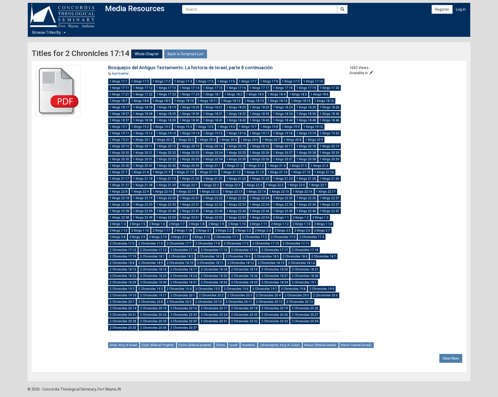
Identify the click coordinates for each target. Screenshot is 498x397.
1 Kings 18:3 (255, 94)
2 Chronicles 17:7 (179, 243)
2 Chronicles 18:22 (123, 276)
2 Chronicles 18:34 (274, 282)
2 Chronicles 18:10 (180, 263)
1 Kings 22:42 (213, 211)
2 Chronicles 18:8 (122, 263)
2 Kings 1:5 (137, 224)
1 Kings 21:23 (259, 178)
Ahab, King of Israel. (124, 345)
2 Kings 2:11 (179, 237)
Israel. (234, 345)
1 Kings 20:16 (259, 146)
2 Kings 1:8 (196, 224)
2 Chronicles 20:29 (153, 321)
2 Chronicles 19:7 (264, 289)
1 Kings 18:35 (306, 114)
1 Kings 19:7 (248, 127)
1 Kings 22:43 (236, 211)
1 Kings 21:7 (118, 172)
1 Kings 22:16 (302, 191)
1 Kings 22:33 (236, 204)
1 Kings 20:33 (189, 159)
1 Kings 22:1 (188, 185)
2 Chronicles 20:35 (123, 328)
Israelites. (249, 345)
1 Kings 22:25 (283, 198)
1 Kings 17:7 (248, 81)
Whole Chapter (147, 54)
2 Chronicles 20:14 (123, 308)
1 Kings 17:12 (143, 88)
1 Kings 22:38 (119, 211)
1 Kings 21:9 (161, 172)
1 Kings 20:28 (306, 153)
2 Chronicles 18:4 (238, 256)
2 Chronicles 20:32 (244, 321)
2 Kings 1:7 (177, 224)
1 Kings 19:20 (329, 133)
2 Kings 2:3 (243, 230)
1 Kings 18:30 (189, 114)
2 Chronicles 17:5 (122, 243)
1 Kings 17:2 (140, 81)
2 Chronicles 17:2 (254, 237)
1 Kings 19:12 (143, 133)
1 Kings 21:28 (143, 185)
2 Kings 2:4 (263, 230)
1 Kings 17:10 (313, 81)
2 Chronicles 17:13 (153, 250)
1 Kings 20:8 (292, 140)
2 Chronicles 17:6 (150, 243)
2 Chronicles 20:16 (183, 308)
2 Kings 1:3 (320, 217)
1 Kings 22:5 (274, 185)
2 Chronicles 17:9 (236, 243)
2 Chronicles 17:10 (265, 243)
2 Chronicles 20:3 (239, 295)
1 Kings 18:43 (259, 120)
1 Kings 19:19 (306, 133)
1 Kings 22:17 (326, 191)
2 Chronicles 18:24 (183, 276)
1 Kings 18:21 (213, 107)
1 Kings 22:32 (213, 204)
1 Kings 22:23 (236, 198)
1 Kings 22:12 (209, 191)
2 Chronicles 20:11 (239, 302)
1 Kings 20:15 (236, 146)
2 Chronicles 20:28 (123, 321)
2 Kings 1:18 (183, 230)
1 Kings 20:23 (189, 153)
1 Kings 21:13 (254, 172)
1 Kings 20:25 (236, 153)
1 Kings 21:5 (298, 166)
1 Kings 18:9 (161, 101)
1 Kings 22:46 (306, 211)
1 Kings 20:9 (314, 140)
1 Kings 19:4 (183, 127)
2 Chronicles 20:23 (183, 315)
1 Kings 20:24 (213, 153)
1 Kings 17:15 (213, 88)
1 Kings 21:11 (207, 172)
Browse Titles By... (48, 32)
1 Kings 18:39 (166, 120)
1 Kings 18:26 (329, 107)
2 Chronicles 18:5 (266, 256)
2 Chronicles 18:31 (183, 282)
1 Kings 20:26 (259, 153)
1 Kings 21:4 (276, 166)
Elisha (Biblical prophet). (195, 345)
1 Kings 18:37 (119, 120)
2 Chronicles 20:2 (211, 295)
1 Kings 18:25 (306, 107)
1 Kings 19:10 (313, 127)
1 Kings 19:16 (236, 133)
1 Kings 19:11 (119, 133)
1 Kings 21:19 (166, 178)
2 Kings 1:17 (161, 230)
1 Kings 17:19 (306, 88)
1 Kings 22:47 (329, 211)
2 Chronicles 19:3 (150, 289)
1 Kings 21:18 (143, 178)
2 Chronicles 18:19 (244, 269)
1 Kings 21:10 (184, 172)
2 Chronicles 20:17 (214, 308)
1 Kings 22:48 (119, 217)
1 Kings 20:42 (166, 166)
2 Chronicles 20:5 (297, 295)
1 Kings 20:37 (283, 159)
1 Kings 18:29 (166, 114)
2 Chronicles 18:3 (209, 256)
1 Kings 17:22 (143, 94)
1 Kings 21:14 (277, 172)
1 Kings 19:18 (283, 133)
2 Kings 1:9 (216, 224)
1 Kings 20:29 (329, 153)
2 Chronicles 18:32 (214, 282)
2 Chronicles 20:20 (305, 308)
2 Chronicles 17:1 (226, 237)
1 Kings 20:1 (142, 140)
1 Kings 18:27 (119, 114)
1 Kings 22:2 (210, 185)
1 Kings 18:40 (189, 120)
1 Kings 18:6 (319, 94)
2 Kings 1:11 (258, 224)
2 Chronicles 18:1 (152, 256)
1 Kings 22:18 (119, 198)
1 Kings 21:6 (319, 166)
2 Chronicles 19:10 (123, 295)
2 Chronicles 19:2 (122, 289)
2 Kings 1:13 (301, 224)
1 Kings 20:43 (189, 166)
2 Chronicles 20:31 (214, 321)
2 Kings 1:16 (140, 230)
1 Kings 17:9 (291, 81)
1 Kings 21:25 (306, 178)
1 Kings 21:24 (283, 178)
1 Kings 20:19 (329, 146)
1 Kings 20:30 (119, 159)
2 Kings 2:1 (204, 230)
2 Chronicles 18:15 (123, 269)
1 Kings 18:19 (166, 107)
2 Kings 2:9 (137, 237)
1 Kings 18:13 (254, 101)
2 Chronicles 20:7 (122, 302)
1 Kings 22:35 (283, 204)
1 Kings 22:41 (189, 211)
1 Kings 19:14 (189, 133)
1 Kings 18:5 (298, 94)
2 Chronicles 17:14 (183, 250)
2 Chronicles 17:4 (311, 237)
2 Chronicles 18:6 (295, 256)
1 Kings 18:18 (143, 107)
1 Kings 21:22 (236, 178)
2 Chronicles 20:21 (123, 315)
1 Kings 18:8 (140, 101)
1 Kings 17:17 (259, 88)
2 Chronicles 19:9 (321, 289)
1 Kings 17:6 (226, 81)
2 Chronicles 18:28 (305, 276)
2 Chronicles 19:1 (304, 282)
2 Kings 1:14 (323, 224)
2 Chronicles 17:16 (244, 250)
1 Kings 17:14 (189, 88)
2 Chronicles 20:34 (305, 321)
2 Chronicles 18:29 (123, 282)
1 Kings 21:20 (189, 178)
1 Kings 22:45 (283, 211)
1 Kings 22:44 (259, 211)
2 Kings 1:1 (281, 217)
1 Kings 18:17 (119, 107)
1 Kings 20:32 (166, 159)
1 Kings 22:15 (279, 191)
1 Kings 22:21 (189, 198)
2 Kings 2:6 (302, 230)
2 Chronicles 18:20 (274, 269)
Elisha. (221, 345)
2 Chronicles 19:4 (179, 289)
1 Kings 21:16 (324, 172)
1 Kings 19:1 (118, 127)
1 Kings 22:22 (213, 198)
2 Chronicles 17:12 (123, 250)
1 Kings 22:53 (236, 217)
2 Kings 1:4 (118, 224)
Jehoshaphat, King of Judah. (280, 345)
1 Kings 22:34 (259, 204)
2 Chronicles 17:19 (123, 256)
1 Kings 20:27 (283, 153)
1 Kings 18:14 (277, 101)
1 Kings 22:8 (118, 191)
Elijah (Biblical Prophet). (158, 345)
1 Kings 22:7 (318, 185)
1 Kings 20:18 (306, 146)
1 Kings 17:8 (269, 81)
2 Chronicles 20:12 (269, 302)
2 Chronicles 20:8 (150, 302)
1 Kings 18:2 (233, 94)
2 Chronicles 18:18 (214, 269)
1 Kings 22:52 (213, 217)
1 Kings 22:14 (256, 191)
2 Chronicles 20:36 (153, 328)
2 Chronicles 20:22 (153, 315)
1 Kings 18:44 (283, 120)
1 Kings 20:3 (185, 140)
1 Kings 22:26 (306, 198)
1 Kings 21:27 (119, 185)
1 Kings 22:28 (119, 204)
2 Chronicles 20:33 (274, 321)
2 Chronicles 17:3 (283, 237)
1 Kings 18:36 (329, 114)
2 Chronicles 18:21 (305, 269)
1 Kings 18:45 (306, 120)
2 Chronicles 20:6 (325, 295)
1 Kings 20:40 (119, 166)
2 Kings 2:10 (158, 237)
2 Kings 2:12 (201, 237)
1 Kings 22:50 (166, 217)
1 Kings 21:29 (166, 185)
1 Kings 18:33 (259, 114)
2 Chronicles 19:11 (153, 295)
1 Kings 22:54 (259, 217)
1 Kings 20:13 (189, 146)
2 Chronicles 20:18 (244, 308)
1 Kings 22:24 (259, 198)
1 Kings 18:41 (213, 120)
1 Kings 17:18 (283, 88)
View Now (451, 358)
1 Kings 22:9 (140, 191)
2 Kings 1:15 (118, 230)
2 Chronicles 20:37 (183, 328)
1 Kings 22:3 (231, 185)
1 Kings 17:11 (119, 88)
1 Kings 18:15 (300, 101)
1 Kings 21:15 (300, 172)
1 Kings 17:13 (166, 88)
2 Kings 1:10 (237, 224)
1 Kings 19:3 (161, 127)
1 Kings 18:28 (143, 114)
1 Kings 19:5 (204, 127)
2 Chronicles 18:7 (323, 256)
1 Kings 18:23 (259, 107)
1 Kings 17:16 (236, 88)
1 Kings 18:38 (143, 120)
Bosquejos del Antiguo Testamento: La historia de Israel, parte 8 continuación (190, 67)
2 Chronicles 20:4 (268, 295)
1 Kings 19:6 (226, 127)
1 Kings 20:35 (236, 159)
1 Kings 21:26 (329, 178)
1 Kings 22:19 (143, 198)
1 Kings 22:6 (296, 185)
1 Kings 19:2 (140, 127)
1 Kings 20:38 (306, 159)
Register (442, 9)
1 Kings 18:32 (236, 114)
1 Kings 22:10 (162, 191)
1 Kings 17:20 (329, 88)
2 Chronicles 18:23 (153, 276)
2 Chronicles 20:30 (183, 321)
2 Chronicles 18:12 (240, 263)
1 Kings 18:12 (230, 101)
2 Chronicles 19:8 (293, 289)
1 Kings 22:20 (166, 198)
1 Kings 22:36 (306, 204)
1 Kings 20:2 (163, 140)
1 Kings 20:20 (119, 153)
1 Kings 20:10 (119, 146)
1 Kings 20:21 (143, 153)
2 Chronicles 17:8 (207, 243)
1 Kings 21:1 (212, 166)
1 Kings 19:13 (166, 133)
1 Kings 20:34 (213, 159)
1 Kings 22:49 (143, 217)
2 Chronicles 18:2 (181, 256)
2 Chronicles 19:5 (207, 289)
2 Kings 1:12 (280, 224)
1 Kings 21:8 (140, 172)
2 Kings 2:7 (322, 230)
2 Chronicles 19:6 (236, 289)
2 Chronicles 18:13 (271, 263)
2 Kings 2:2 (223, 230)
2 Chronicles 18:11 (210, 263)
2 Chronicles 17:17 (274, 250)
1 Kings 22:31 (189, 204)
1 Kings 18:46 (329, 120)
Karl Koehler (120, 73)
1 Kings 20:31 (143, 159)
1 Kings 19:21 (119, 140)
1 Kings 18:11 (207, 101)
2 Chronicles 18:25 (214, 276)
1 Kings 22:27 (329, 198)
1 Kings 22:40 (166, 211)
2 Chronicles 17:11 (296, 243)
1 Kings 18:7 (118, 101)
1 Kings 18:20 (189, 107)
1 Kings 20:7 (271, 140)
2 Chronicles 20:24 (214, 315)
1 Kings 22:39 (143, 211)
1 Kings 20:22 (166, 153)
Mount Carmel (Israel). (356, 345)
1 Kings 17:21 (119, 94)
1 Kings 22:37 (329, 204)
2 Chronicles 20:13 (299, 302)
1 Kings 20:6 (249, 140)
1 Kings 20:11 (143, 146)
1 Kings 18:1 (212, 94)
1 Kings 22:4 (253, 185)
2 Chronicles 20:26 (274, 315)
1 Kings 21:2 (233, 166)
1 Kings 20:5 (228, 140)
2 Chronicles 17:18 (305, 250)
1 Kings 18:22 (236, 107)
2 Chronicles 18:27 (274, 276)
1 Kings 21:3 (255, 166)
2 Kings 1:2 (301, 217)
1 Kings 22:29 (143, 204)
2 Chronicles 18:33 (244, 282)
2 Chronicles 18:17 (183, 269)
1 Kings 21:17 (119, 178)
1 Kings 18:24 (283, 107)
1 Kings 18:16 (324, 101)
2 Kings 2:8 (118, 237)
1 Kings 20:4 (206, 140)
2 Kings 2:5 (282, 230)
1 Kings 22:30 (166, 204)
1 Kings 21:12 (230, 172)
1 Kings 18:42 (236, 120)
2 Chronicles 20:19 (274, 308)
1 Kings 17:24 (189, 94)
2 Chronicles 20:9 (179, 302)
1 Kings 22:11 (186, 191)
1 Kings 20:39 (329, 159)
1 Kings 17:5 (204, 81)
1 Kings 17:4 (183, 81)
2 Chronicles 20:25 (244, 315)
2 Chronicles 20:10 (208, 302)
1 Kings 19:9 (291, 127)
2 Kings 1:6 (157, 224)
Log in (461, 9)
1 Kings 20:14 (213, 146)
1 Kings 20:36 (259, 159)
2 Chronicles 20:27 (305, 315)
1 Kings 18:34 (283, 114)
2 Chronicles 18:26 (244, 276)
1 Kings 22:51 (189, 217)
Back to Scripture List (186, 54)
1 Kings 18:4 (276, 94)
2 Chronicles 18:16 (153, 269)
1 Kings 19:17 (259, 133)
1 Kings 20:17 (283, 146)
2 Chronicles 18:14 (301, 263)
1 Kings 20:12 (166, 146)
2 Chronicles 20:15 (153, 308)
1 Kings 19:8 (269, 127)
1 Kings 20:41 (143, 166)
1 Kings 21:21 (213, 178)
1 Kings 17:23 (166, 94)
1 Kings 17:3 (161, 81)
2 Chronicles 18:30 (153, 282)
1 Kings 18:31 (213, 114)
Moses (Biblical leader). (320, 345)
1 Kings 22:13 (232, 191)
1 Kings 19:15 (213, 133)
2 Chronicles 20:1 (182, 295)
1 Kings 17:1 (118, 81)
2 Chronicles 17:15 (214, 250)
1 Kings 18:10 (184, 101)
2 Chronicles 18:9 (150, 263)
